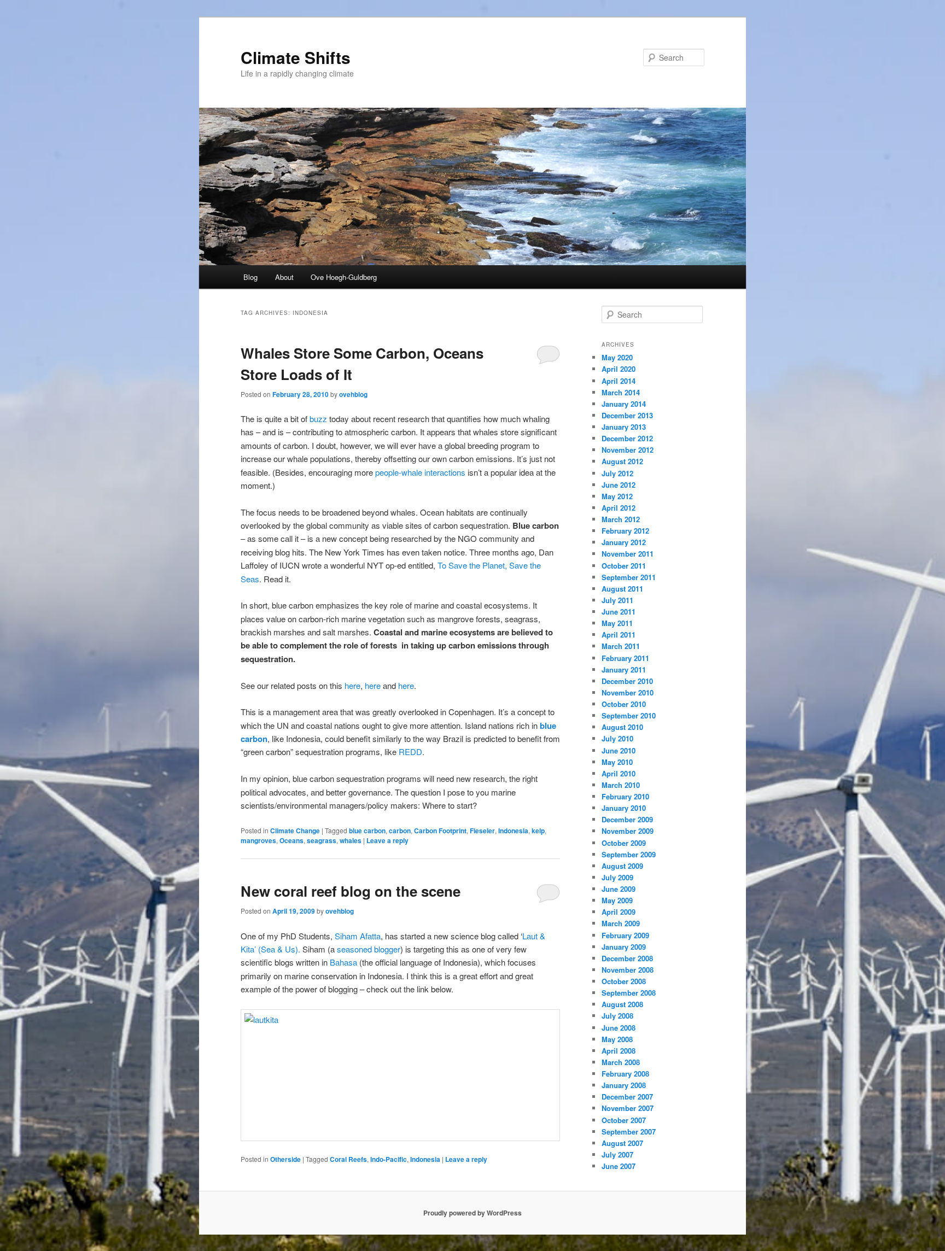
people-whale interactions (420, 472)
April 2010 (618, 773)
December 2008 (627, 958)
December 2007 (627, 1096)
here (352, 685)
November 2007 (628, 1108)
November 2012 (628, 450)
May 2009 (617, 900)
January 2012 (624, 542)
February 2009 (625, 935)
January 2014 (624, 404)
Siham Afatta (358, 936)
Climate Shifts (296, 57)
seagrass (321, 840)
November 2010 (628, 692)
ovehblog (353, 394)
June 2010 (618, 750)
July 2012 (617, 473)
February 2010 (625, 796)
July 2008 (617, 1015)
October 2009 (624, 843)
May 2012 (617, 496)
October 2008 (624, 981)
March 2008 (621, 1062)
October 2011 (624, 565)
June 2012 (618, 485)
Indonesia (513, 830)
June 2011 (618, 611)
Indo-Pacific (388, 1159)
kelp (538, 830)
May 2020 (617, 357)
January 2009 (624, 947)
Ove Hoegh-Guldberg (344, 277)
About (284, 277)
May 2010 (617, 762)
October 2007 (624, 1120)
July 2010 (617, 738)
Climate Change (295, 830)
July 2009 (617, 877)
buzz (318, 418)
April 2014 (618, 381)
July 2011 (617, 600)
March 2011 (621, 646)
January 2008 (624, 1085)
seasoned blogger (368, 949)
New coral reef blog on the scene (350, 891)
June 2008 (618, 1027)
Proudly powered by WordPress (472, 1213)
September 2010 (629, 715)
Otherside (285, 1159)
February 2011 (625, 658)
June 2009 (618, 889)
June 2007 (618, 1166)
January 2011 (624, 669)
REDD (410, 751)
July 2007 (617, 1154)
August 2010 (622, 727)
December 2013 (627, 415)
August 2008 (622, 1004)
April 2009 (618, 912)
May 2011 (617, 623)
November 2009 (628, 831)
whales (350, 840)
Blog (250, 277)
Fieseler (482, 830)
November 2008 (628, 969)
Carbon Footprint (440, 830)
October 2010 (624, 704)
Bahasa (343, 962)
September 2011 (629, 577)
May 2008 (617, 1039)
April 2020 (618, 369)
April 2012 (618, 507)
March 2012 (621, 519)
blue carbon (367, 830)
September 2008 (629, 992)
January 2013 (624, 427)
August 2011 (622, 588)
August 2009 (622, 866)
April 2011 (618, 634)
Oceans (291, 840)
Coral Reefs (348, 1159)
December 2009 (627, 819)
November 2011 (628, 553)
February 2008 (625, 1073)
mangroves (258, 840)
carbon (400, 830)
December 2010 (627, 681)
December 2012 (627, 438)
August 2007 (622, 1143)
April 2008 (618, 1050)
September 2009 (629, 854)
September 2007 (629, 1131)
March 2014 (621, 392)
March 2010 (621, 785)
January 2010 (624, 808)
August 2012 (622, 461)
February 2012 (625, 530)
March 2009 (621, 923)
